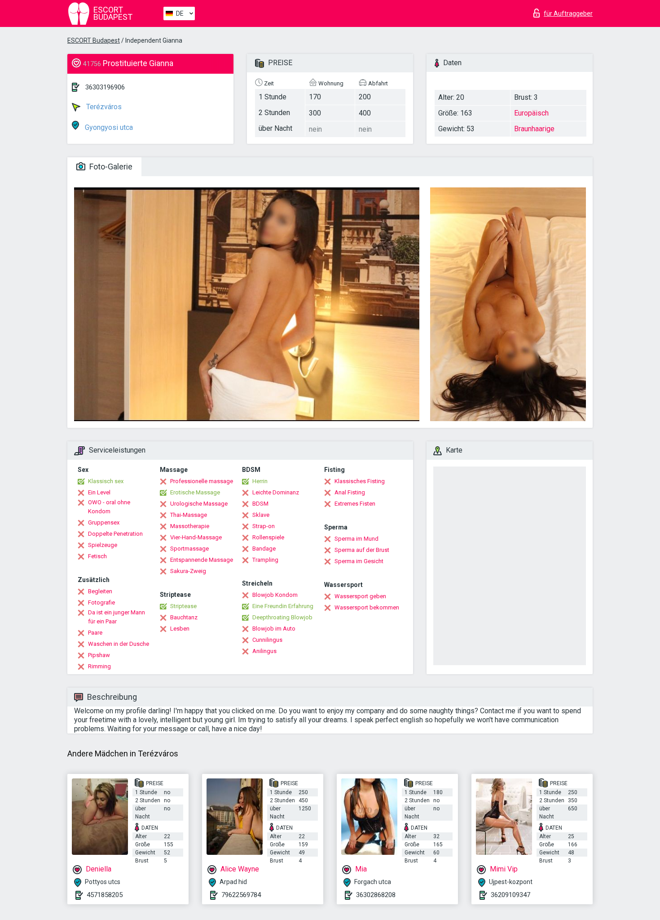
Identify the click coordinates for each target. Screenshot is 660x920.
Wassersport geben (360, 596)
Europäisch (531, 113)
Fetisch (97, 556)
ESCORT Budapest (93, 40)
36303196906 (105, 87)
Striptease (183, 606)
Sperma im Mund (356, 538)
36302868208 (376, 895)
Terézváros (103, 106)
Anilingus (264, 651)
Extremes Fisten (354, 503)
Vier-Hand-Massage (196, 537)
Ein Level (99, 492)
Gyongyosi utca (108, 127)
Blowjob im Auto (273, 628)
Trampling (265, 559)
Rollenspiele (268, 537)
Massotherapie (189, 526)
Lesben (179, 628)
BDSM (260, 503)
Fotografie (101, 602)
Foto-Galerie (110, 166)
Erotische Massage (195, 492)
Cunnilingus (267, 639)
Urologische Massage (199, 503)
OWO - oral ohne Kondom (109, 507)
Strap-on (263, 526)
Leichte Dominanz (275, 492)
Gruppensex (103, 522)
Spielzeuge (102, 545)
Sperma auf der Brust (361, 550)
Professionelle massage (201, 481)
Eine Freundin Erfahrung (282, 606)
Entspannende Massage (201, 559)
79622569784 (241, 895)
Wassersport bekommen (366, 607)
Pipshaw (99, 655)
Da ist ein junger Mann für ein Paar (116, 617)
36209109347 (510, 895)
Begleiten (100, 591)
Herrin (260, 481)
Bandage (264, 548)
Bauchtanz (184, 617)
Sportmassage (189, 548)
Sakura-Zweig (188, 571)
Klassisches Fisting (359, 481)
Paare (95, 632)
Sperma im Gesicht (358, 561)
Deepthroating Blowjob (282, 617)
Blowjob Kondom (275, 594)
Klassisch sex (105, 481)
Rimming (99, 666)
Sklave (260, 514)
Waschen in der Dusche (118, 643)
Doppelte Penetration (115, 533)
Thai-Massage (188, 514)
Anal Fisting (349, 492)
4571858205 (105, 895)
